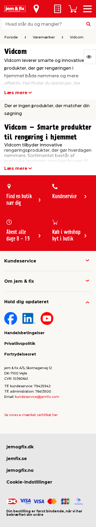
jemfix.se (16, 458)
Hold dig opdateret (26, 301)
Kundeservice (20, 261)
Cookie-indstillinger (29, 482)
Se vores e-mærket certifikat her (31, 415)
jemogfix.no (20, 470)
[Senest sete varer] (90, 56)
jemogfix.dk (20, 446)
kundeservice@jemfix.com (37, 397)
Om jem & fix (19, 281)
